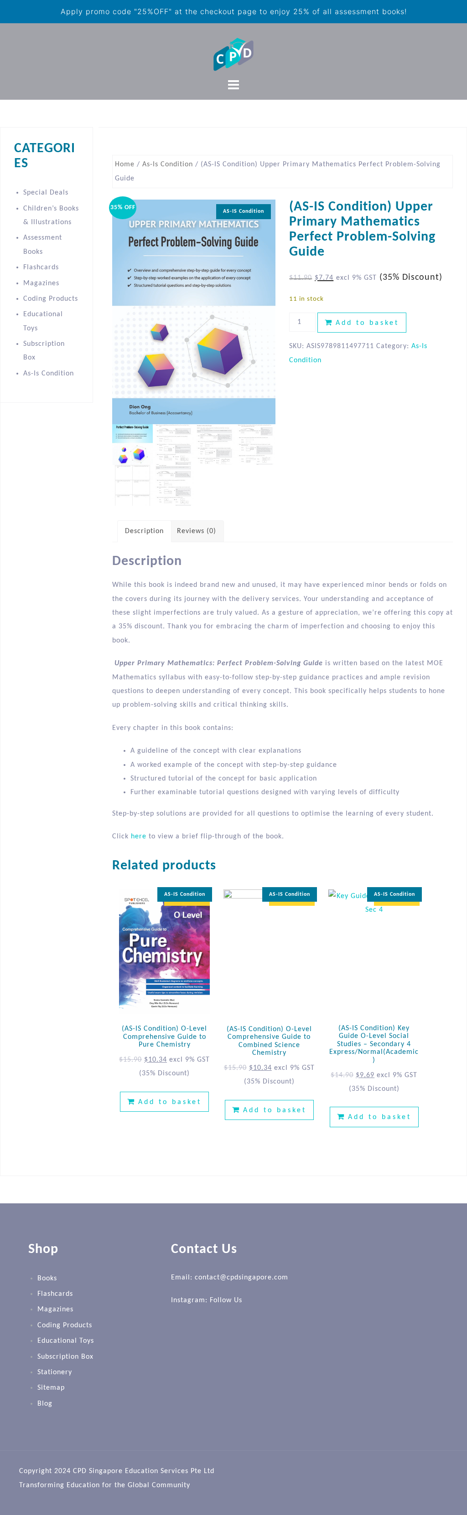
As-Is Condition (167, 164)
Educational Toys (65, 1341)
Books (47, 1278)
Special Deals (45, 192)
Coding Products (50, 299)
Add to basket (367, 323)
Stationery (54, 1372)
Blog (44, 1403)
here (138, 836)
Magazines (41, 283)
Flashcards (41, 267)
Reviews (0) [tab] (196, 531)
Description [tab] (144, 531)
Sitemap (51, 1388)
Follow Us (226, 1300)
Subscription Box (65, 1357)
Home (125, 164)
